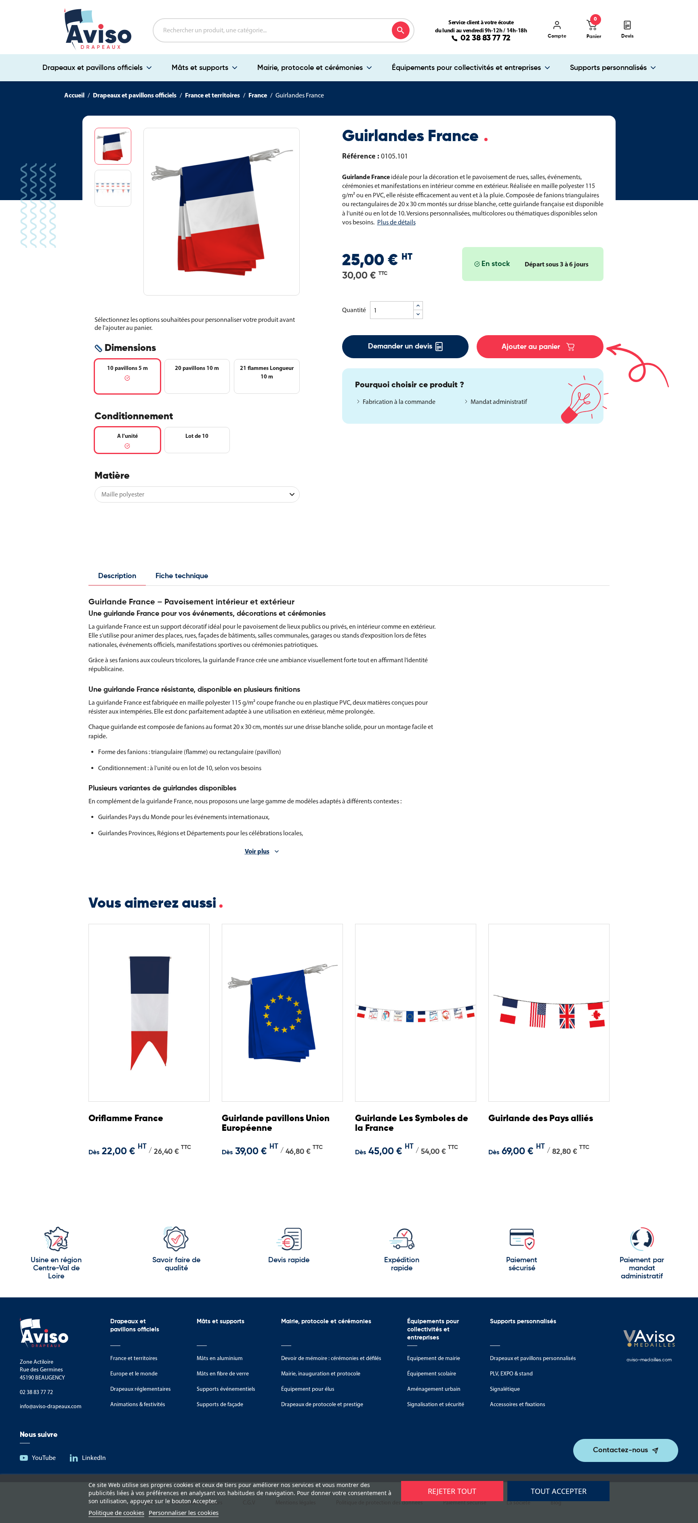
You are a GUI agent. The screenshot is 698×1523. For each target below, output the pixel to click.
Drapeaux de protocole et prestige (322, 1404)
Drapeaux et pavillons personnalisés (533, 1358)
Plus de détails (396, 222)
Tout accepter (559, 1491)
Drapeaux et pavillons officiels (92, 68)
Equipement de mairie (433, 1358)
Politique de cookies (116, 1512)
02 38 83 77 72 (485, 38)
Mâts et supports (200, 68)
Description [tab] (117, 576)
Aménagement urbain (433, 1389)
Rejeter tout (452, 1491)
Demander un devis (400, 346)
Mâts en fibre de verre (223, 1373)
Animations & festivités (137, 1404)
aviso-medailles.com (649, 1360)
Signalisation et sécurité (435, 1404)
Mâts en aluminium (220, 1358)
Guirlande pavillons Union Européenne (276, 1123)
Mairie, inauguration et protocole (320, 1373)
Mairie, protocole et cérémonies (310, 68)
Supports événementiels (226, 1389)
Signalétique (505, 1389)
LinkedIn (94, 1458)
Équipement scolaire (431, 1373)
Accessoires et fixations (517, 1404)
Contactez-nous (620, 1450)
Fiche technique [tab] (182, 576)
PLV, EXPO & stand (511, 1373)
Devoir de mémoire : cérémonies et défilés (331, 1358)
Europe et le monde (134, 1373)
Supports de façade (220, 1404)
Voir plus (257, 851)
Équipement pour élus (307, 1389)
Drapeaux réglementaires (140, 1389)
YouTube (44, 1458)
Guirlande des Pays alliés (540, 1118)
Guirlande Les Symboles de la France (411, 1123)
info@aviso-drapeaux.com (51, 1406)
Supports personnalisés (608, 68)
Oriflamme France (125, 1118)
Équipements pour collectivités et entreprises (466, 68)
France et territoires (134, 1358)
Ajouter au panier (531, 347)
